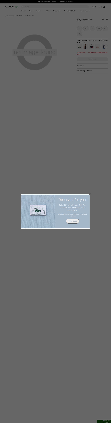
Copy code (72, 221)
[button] (90, 194)
